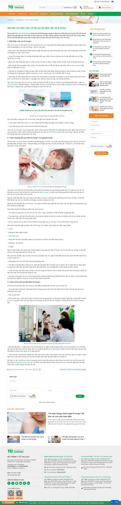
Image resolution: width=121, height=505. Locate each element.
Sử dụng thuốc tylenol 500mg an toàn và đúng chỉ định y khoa (102, 63)
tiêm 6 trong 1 (44, 192)
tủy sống (72, 65)
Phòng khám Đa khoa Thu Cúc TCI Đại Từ (57, 477)
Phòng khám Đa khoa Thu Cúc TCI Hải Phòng (96, 477)
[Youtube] (20, 483)
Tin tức (83, 14)
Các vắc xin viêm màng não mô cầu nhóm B (105, 91)
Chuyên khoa (22, 14)
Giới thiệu (12, 14)
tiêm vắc (16, 141)
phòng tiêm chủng (20, 362)
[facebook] (34, 369)
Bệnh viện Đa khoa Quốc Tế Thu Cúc (58, 456)
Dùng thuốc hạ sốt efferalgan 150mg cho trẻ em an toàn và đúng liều (102, 41)
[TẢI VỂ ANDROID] (19, 493)
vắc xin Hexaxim (12, 84)
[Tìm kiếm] (75, 7)
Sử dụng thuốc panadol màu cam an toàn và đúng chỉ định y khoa (102, 56)
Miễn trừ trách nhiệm (14, 473)
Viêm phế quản (14, 236)
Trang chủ (10, 20)
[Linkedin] (16, 483)
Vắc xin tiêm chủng (32, 20)
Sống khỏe (43, 14)
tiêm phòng (57, 132)
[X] (12, 483)
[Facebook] (9, 483)
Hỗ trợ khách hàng (72, 14)
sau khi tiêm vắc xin (35, 186)
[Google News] (28, 483)
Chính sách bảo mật (13, 475)
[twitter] (37, 369)
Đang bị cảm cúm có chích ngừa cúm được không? (106, 108)
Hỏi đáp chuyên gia (56, 14)
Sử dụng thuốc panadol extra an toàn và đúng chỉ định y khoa (102, 48)
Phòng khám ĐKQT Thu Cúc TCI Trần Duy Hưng (96, 456)
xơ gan (40, 73)
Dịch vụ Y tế (33, 14)
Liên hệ (90, 14)
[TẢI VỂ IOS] (10, 493)
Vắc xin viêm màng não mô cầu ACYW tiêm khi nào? (105, 83)
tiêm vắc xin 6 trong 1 (22, 33)
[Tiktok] (24, 483)
